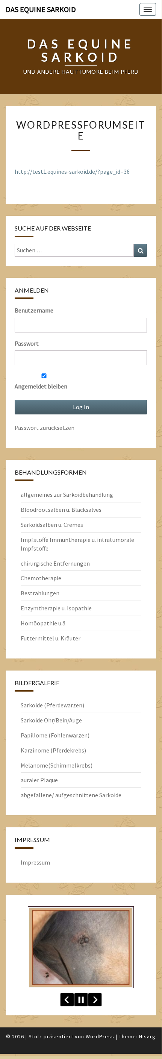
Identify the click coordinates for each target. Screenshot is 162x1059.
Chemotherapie (41, 578)
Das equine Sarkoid (41, 9)
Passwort (27, 343)
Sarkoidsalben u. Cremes (52, 524)
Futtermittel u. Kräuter (50, 638)
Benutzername (34, 310)
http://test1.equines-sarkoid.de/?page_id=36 (72, 171)
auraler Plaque (39, 780)
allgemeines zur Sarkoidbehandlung (67, 494)
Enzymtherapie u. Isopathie (56, 608)
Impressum (35, 862)
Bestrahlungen (40, 593)
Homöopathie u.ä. (44, 623)
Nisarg (147, 1036)
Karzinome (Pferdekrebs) (53, 750)
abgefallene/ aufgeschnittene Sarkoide (71, 795)
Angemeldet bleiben (41, 386)
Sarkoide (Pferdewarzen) (52, 705)
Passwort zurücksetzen (44, 427)
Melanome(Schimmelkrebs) (56, 765)
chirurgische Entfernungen (55, 563)
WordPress (100, 1036)
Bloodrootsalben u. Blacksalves (61, 509)
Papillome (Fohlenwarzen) (55, 735)
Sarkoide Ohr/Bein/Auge (51, 720)
